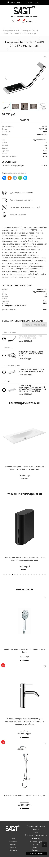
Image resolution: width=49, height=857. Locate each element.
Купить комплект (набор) (34, 325)
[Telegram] (15, 178)
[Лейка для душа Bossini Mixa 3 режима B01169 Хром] (24, 621)
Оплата (36, 847)
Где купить (36, 850)
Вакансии (13, 847)
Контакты (13, 850)
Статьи (36, 832)
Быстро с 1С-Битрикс (35, 854)
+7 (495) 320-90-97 (34, 2)
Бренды (13, 844)
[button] (4, 575)
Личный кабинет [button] (15, 2)
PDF (45, 165)
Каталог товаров (36, 842)
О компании (13, 842)
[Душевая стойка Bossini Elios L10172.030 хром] (24, 767)
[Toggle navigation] (36, 22)
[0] (18, 22)
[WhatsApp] (20, 178)
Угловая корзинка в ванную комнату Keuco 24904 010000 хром (31, 354)
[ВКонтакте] (4, 178)
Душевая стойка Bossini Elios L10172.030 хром (24, 795)
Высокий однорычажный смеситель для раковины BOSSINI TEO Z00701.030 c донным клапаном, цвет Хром (24, 721)
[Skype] (25, 178)
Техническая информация (13, 165)
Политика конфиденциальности (36, 835)
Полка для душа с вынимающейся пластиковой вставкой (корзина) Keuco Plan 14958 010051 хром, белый (32, 388)
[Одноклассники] (10, 178)
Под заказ (24, 120)
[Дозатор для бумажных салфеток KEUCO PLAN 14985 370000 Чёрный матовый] (24, 527)
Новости (36, 829)
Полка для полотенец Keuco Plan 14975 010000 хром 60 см (31, 370)
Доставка (35, 844)
